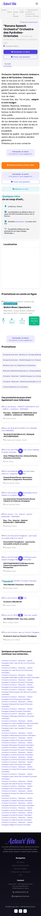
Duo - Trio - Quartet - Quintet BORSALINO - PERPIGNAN (15, 521)
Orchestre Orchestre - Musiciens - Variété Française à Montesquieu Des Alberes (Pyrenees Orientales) (19, 692)
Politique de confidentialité (20, 872)
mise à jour (19, 222)
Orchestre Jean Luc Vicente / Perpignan (20, 636)
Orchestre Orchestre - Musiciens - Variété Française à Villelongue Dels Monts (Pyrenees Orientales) (17, 716)
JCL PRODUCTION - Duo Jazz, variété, (19, 619)
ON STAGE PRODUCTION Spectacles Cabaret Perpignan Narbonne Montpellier (18, 565)
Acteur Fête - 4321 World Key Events (23, 907)
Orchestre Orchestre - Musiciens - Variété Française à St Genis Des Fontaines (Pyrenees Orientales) (18, 769)
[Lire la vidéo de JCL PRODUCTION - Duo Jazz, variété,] (20, 615)
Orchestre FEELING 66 (12, 602)
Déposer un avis (21, 189)
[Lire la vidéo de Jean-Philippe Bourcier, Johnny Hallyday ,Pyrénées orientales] (20, 451)
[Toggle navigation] (37, 4)
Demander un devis (20, 153)
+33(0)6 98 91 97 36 (21, 892)
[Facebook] (20, 911)
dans (19, 365)
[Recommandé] (18, 581)
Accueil (3, 10)
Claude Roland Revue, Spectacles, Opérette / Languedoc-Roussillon (17, 478)
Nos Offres (20, 862)
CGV (20, 875)
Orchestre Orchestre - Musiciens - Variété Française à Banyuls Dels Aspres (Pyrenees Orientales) (17, 704)
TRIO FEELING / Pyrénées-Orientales (18, 585)
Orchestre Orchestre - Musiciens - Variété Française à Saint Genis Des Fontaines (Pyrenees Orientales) (19, 776)
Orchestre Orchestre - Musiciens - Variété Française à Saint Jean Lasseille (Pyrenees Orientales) (16, 728)
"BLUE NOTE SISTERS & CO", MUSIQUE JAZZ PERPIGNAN (18, 435)
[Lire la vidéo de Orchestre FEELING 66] (20, 598)
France (9, 12)
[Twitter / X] (25, 911)
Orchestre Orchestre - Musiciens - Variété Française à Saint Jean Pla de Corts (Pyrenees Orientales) (18, 663)
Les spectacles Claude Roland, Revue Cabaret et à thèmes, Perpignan (19, 500)
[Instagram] (16, 911)
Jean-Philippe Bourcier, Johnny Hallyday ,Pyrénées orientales (20, 457)
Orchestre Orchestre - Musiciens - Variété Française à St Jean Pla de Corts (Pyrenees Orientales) (17, 670)
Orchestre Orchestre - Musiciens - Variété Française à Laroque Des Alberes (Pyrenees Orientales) (17, 793)
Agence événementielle (20, 865)
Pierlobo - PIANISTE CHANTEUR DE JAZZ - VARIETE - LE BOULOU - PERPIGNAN (20, 414)
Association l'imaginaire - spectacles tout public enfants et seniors (19, 543)
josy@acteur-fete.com (21, 896)
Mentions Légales (20, 869)
